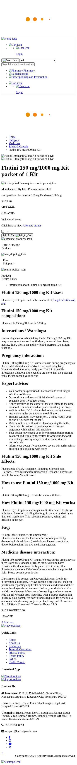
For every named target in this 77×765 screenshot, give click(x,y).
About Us (14, 642)
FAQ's (12, 659)
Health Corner (17, 662)
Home (12, 136)
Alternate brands (32, 225)
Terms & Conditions (20, 649)
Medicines (14, 143)
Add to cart (7, 622)
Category (14, 140)
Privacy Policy (17, 652)
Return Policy (16, 655)
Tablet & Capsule (18, 146)
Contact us (15, 646)
